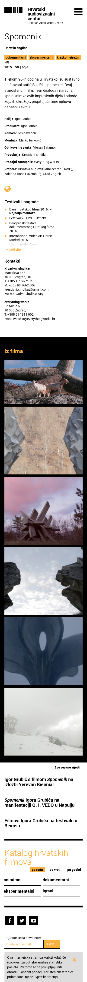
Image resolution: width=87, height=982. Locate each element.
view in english (16, 48)
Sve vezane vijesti (67, 767)
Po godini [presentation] (74, 869)
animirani (13, 879)
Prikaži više (12, 250)
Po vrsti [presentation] (55, 869)
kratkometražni (68, 57)
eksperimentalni (41, 57)
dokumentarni (16, 57)
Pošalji (52, 944)
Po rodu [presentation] (37, 869)
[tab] (37, 869)
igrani (48, 891)
